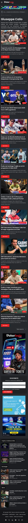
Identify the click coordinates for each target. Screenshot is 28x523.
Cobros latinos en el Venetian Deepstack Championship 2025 (12, 78)
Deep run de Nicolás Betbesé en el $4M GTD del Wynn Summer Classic (13, 138)
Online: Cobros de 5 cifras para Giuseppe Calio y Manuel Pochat (12, 198)
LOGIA (17, 514)
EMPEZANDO (12, 514)
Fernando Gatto (5, 46)
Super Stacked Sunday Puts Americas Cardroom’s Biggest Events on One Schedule (17, 460)
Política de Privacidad (18, 516)
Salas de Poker (22, 514)
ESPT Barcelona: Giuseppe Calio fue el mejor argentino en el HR (13, 228)
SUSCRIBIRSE (7, 391)
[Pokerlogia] (8, 2)
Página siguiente (20, 329)
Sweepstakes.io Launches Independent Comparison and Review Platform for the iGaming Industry (18, 446)
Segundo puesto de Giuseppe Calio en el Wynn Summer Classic (13, 49)
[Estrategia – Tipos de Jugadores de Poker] (4, 477)
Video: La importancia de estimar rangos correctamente (18, 481)
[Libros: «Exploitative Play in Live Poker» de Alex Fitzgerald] (4, 498)
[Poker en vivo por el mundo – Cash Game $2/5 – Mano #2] (4, 471)
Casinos (7, 516)
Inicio (3, 15)
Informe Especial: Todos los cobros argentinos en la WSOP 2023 (13, 317)
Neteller (11, 516)
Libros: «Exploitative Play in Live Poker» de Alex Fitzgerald (17, 497)
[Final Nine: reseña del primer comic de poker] (4, 492)
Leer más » (5, 56)
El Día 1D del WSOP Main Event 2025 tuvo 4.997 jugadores (13, 109)
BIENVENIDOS (5, 514)
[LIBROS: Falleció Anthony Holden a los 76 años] (4, 504)
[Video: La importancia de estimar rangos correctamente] (4, 482)
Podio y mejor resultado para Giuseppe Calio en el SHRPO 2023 (12, 288)
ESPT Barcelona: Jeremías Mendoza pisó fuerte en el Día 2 (13, 258)
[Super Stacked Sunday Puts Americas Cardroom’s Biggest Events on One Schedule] (4, 460)
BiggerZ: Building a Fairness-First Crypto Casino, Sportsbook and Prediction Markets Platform (18, 453)
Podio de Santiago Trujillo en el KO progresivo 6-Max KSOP (13, 167)
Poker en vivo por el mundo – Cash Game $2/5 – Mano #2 (18, 470)
